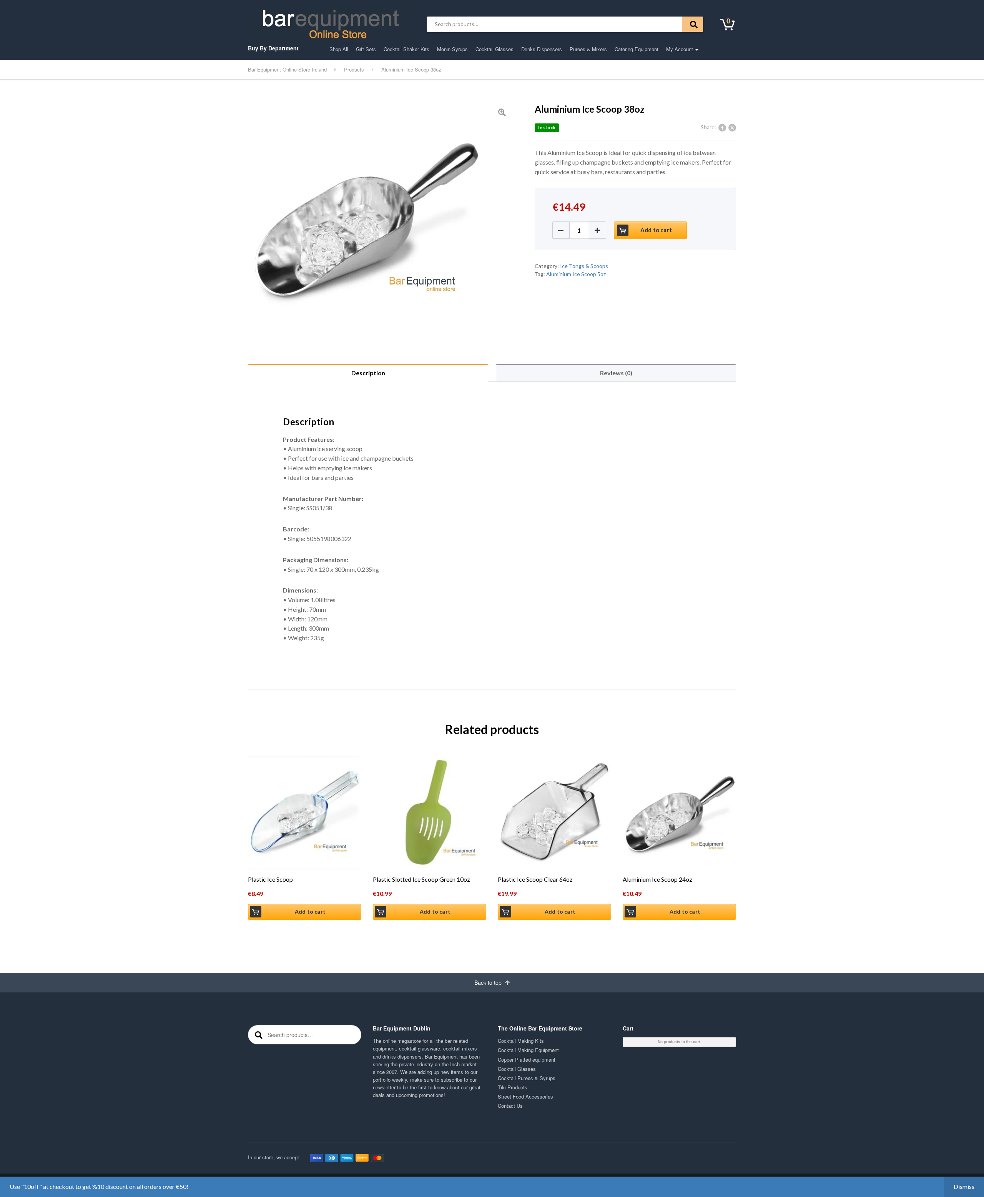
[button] (597, 230)
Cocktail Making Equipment (528, 1050)
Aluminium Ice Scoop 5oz (576, 274)
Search (692, 24)
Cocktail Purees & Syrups (526, 1078)
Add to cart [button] (310, 911)
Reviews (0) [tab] (616, 372)
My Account (679, 49)
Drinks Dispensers (541, 49)
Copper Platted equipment (526, 1059)
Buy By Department (273, 48)
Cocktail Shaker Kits (406, 49)
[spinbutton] (579, 230)
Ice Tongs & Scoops (584, 266)
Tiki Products (512, 1087)
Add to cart (656, 229)
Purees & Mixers (588, 49)
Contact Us (510, 1105)
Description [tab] (368, 372)
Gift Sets (366, 49)
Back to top (488, 982)
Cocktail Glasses (494, 49)
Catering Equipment (636, 49)
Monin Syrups (452, 49)
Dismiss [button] (964, 1186)
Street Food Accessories (525, 1096)
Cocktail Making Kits (521, 1040)
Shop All (338, 49)
